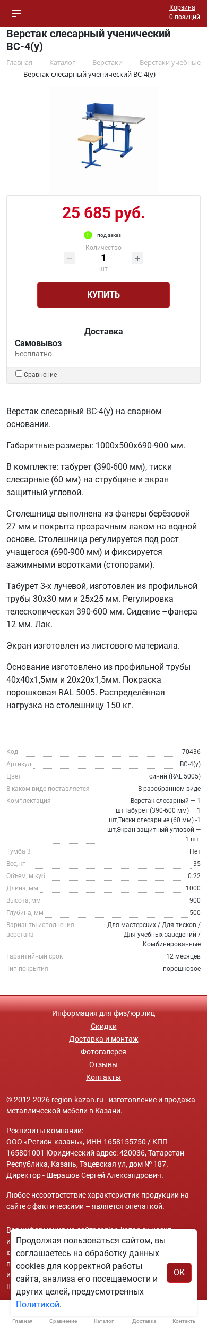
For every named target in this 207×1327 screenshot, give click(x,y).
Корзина (182, 7)
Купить (103, 295)
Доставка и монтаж (104, 1039)
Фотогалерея (103, 1051)
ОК (179, 1272)
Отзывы (103, 1064)
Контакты (103, 1077)
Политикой (37, 1304)
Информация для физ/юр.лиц (103, 1013)
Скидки (104, 1026)
